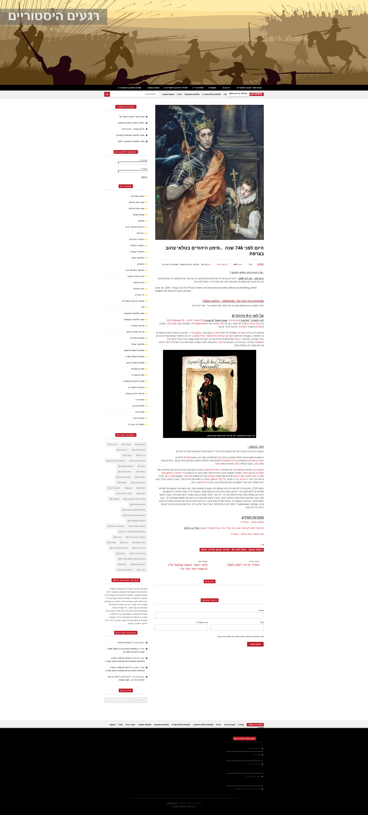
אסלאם (141, 221)
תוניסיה (242, 327)
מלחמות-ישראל (137, 504)
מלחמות (114, 499)
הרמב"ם (237, 339)
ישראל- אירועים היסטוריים (177, 88)
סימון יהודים (215, 549)
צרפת (252, 323)
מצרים (259, 327)
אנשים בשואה (153, 88)
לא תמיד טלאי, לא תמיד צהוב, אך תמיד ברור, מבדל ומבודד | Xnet (232, 528)
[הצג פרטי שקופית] (184, 42)
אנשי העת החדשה (136, 202)
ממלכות (211, 476)
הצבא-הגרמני (138, 483)
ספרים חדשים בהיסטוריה (130, 88)
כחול (237, 464)
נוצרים (259, 460)
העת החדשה (139, 282)
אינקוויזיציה (238, 470)
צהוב (256, 464)
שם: (262, 622)
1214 (189, 320)
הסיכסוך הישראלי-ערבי (134, 270)
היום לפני (205, 264)
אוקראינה (140, 444)
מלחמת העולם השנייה (134, 356)
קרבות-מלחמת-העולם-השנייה (131, 559)
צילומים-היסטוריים (119, 548)
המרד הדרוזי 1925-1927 (243, 565)
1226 (244, 323)
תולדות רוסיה (138, 418)
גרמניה (221, 342)
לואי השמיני (218, 323)
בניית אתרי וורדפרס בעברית (184, 806)
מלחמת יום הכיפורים (135, 537)
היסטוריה (258, 93)
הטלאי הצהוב (255, 549)
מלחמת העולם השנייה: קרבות (132, 532)
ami (235, 264)
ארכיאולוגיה (138, 450)
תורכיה (141, 570)
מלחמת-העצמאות (192, 94)
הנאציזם (140, 264)
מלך (258, 323)
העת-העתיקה (124, 472)
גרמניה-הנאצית (137, 461)
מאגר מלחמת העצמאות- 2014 (131, 141)
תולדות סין (139, 412)
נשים (124, 543)
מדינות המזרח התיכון (135, 332)
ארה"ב (112, 444)
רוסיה (179, 94)
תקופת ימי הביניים (170, 264)
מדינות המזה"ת (137, 326)
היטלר (141, 466)
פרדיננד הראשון (218, 479)
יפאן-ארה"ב (114, 488)
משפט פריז (195, 333)
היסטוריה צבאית (137, 251)
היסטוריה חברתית (136, 239)
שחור (217, 464)
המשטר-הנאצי (125, 466)
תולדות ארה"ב (138, 406)
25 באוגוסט (178, 320)
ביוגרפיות (122, 450)
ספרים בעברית (138, 375)
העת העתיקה (138, 288)
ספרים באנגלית (137, 369)
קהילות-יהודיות (137, 553)
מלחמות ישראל (137, 344)
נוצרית (241, 333)
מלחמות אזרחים (137, 338)
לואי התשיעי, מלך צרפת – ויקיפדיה (247, 534)
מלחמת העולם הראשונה (134, 350)
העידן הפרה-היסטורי (135, 276)
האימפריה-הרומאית (116, 461)
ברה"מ (140, 455)
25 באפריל (197, 320)
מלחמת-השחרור (137, 526)
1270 (169, 320)
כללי (142, 307)
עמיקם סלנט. (172, 803)
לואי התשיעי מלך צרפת (245, 476)
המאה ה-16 (170, 476)
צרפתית (234, 320)
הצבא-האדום (123, 477)
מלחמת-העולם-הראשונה (133, 510)
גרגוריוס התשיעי (211, 470)
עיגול (204, 482)
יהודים (216, 333)
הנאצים (140, 472)
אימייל (144, 169)
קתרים (259, 473)
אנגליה (126, 444)
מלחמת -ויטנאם (116, 526)
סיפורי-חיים (138, 548)
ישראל (140, 494)
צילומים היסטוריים (136, 387)
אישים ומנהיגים (137, 196)
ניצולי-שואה (138, 543)
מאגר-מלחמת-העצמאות (134, 499)
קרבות (120, 553)
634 (189, 457)
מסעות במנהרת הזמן (135, 363)
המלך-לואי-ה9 (239, 549)
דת (233, 460)
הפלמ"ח (140, 477)
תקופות (213, 88)
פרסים (250, 460)
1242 (196, 336)
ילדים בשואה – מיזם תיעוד (132, 129)
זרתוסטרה (226, 460)
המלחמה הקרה (137, 258)
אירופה (187, 476)
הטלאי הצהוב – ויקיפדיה (252, 522)
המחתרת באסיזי (124, 642)
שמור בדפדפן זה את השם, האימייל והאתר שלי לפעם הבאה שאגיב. (240, 636)
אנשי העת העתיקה (136, 208)
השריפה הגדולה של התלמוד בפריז (216, 336)
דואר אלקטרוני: (202, 622)
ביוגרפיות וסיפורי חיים (134, 227)
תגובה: (261, 610)
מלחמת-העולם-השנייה (211, 94)
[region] (184, 42)
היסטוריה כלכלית (137, 245)
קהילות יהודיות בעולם (238, 93)
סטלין (111, 543)
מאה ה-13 (257, 470)
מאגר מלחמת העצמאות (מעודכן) (130, 135)
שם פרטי (143, 160)
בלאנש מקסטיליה (199, 323)
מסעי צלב (172, 323)
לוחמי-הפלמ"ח (124, 494)
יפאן (128, 488)
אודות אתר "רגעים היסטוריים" (249, 88)
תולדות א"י (199, 88)
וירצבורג (244, 479)
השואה (121, 483)
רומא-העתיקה (138, 564)
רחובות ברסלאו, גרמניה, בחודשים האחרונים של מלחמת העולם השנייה (243, 767)
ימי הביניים (139, 295)
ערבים (221, 457)
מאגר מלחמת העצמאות (134, 313)
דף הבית (226, 88)
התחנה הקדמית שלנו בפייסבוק (131, 123)
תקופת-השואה (168, 94)
